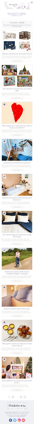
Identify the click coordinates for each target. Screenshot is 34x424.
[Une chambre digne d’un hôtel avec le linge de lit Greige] (17, 222)
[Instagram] (19, 420)
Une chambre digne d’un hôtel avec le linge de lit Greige (17, 236)
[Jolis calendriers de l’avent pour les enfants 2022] (17, 76)
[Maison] (4, 67)
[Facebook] (10, 420)
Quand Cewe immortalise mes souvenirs (17, 163)
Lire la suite (17, 61)
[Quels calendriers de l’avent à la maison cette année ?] (17, 368)
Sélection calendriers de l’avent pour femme (17, 54)
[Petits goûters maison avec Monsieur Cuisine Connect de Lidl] (17, 331)
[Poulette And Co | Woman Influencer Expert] (17, 409)
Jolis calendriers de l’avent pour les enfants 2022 (17, 90)
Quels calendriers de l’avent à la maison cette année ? (17, 381)
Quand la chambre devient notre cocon (17, 309)
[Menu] (32, 2)
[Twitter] (15, 420)
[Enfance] (4, 176)
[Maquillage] (4, 32)
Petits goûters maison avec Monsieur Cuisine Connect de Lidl (17, 344)
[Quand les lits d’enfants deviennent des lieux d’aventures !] (17, 185)
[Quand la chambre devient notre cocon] (17, 296)
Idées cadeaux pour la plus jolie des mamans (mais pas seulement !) (17, 127)
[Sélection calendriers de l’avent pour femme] (17, 41)
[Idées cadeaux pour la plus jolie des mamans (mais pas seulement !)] (17, 113)
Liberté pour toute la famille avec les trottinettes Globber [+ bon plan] (17, 273)
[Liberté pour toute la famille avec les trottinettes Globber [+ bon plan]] (17, 259)
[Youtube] (23, 420)
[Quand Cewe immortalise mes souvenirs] (17, 150)
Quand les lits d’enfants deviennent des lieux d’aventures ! (17, 199)
